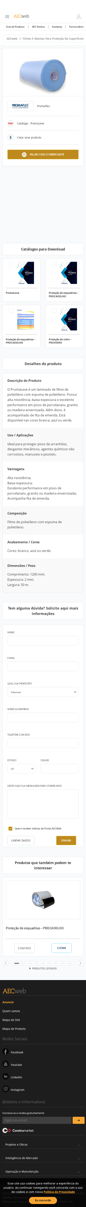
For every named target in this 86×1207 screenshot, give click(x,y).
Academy (57, 26)
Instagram (17, 1090)
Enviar (66, 840)
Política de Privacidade (59, 1192)
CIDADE (45, 760)
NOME (10, 632)
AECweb (12, 38)
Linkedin (16, 1077)
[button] (5, 963)
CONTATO (24, 948)
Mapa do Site (11, 1020)
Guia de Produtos (15, 26)
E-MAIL (11, 658)
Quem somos (11, 1011)
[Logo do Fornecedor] (21, 106)
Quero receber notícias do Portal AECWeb (38, 828)
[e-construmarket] (18, 1130)
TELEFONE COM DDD (18, 734)
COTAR (61, 948)
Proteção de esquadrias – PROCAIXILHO (35, 928)
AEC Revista (38, 26)
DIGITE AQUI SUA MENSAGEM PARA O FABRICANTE (34, 786)
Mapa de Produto (14, 1029)
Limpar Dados (20, 840)
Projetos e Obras (16, 1144)
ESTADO (11, 760)
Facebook (17, 1052)
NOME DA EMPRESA (18, 709)
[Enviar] (79, 1120)
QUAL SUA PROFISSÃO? (19, 683)
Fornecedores (76, 26)
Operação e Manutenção (21, 1171)
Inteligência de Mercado (21, 1158)
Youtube (16, 1065)
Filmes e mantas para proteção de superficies (53, 38)
